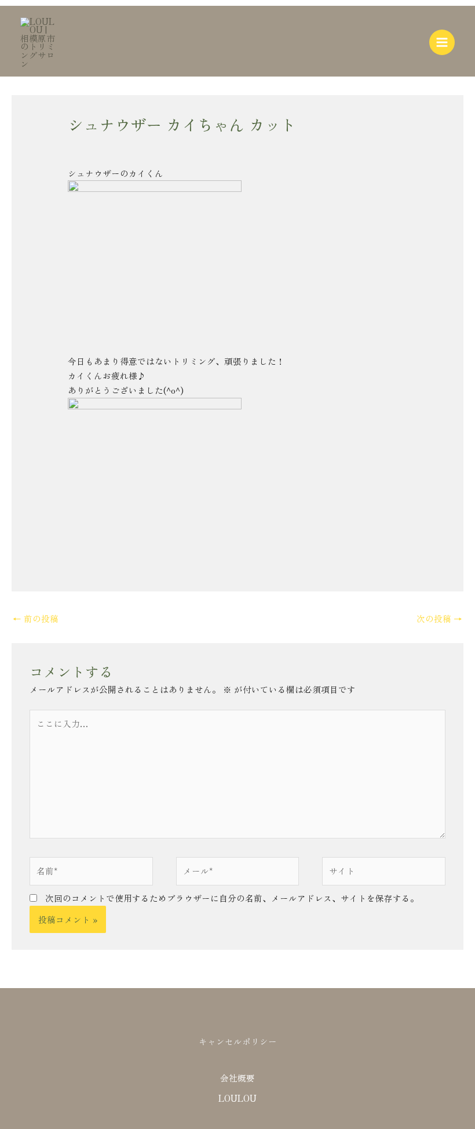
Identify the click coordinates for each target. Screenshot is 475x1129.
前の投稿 (36, 618)
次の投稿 (439, 618)
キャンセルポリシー (238, 1041)
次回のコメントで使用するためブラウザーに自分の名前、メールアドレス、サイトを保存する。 (232, 898)
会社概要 (237, 1078)
